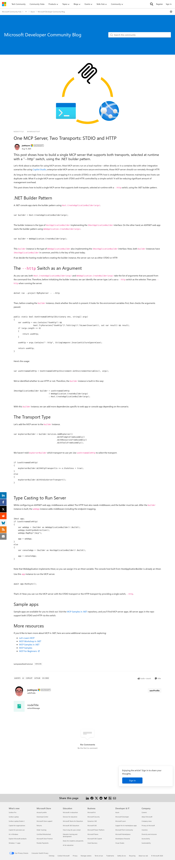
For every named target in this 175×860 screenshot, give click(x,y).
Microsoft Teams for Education (73, 821)
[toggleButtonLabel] (171, 12)
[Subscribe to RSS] (110, 797)
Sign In (169, 4)
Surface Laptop (14, 817)
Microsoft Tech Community (124, 830)
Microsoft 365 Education (71, 825)
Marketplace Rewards (122, 839)
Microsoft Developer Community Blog (51, 12)
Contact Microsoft (63, 856)
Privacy (75, 856)
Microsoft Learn (120, 821)
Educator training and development (70, 835)
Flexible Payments (43, 843)
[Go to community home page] (4, 4)
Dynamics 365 (92, 821)
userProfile (155, 690)
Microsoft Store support (44, 821)
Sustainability (146, 843)
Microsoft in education (70, 812)
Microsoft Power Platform (96, 830)
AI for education (68, 845)
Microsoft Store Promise (45, 839)
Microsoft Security (94, 817)
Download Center (42, 817)
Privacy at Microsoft (148, 825)
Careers (144, 812)
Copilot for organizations (17, 825)
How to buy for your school (72, 830)
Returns (39, 825)
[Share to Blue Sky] (105, 797)
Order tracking (41, 830)
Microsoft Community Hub (11, 12)
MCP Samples (25, 647)
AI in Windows (13, 834)
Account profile (42, 812)
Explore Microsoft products (18, 839)
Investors (145, 830)
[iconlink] (19, 706)
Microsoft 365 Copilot (95, 839)
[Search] (151, 4)
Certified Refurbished (44, 834)
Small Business (92, 843)
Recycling (132, 856)
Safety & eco (121, 856)
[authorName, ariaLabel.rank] (17, 147)
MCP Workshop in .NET (30, 641)
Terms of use (99, 856)
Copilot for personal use (17, 830)
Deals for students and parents (73, 841)
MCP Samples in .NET (77, 611)
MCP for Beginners (28, 651)
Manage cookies (86, 856)
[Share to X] (96, 797)
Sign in (132, 780)
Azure (33, 12)
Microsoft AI (92, 812)
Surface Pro (12, 812)
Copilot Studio (39, 169)
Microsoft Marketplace (122, 834)
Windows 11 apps (14, 843)
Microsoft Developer (122, 817)
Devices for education (70, 817)
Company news (147, 821)
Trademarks (110, 856)
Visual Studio (119, 843)
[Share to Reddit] (101, 797)
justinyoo (26, 145)
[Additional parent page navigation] (26, 12)
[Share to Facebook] (92, 797)
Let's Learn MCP (26, 637)
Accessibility (146, 839)
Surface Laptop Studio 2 (16, 821)
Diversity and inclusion (149, 834)
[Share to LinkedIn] (87, 797)
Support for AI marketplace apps (126, 825)
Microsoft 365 (92, 825)
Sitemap (51, 856)
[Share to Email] (114, 797)
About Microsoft (147, 817)
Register (159, 4)
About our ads (143, 856)
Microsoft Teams (93, 834)
